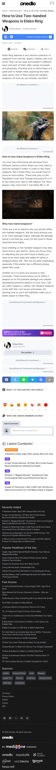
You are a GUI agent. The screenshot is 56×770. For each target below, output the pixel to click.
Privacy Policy (8, 696)
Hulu (32, 673)
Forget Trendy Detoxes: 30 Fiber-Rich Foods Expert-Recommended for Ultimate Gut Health (29, 464)
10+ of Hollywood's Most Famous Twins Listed (21, 611)
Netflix (6, 673)
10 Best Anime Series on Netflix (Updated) (19, 638)
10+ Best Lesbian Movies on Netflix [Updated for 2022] (25, 661)
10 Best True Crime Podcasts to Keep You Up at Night (24, 642)
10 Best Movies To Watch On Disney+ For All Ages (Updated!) (27, 647)
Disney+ (41, 673)
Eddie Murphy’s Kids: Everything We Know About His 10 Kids (27, 598)
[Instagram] (4, 718)
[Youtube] (21, 718)
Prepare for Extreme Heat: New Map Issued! (20, 564)
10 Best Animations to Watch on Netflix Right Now (22, 651)
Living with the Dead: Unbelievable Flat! (18, 567)
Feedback (6, 693)
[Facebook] (10, 718)
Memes (19, 678)
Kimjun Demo (23, 29)
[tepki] (5, 405)
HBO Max (7, 683)
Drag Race (19, 683)
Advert (5, 700)
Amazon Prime (19, 673)
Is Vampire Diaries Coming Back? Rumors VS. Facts (23, 607)
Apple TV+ (7, 678)
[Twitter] (16, 718)
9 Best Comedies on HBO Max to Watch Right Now (23, 628)
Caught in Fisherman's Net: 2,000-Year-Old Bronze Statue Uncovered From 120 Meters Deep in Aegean (29, 488)
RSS (3, 706)
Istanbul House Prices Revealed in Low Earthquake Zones (26, 571)
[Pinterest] (27, 718)
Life (7, 459)
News (4, 11)
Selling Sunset (45, 678)
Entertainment (15, 11)
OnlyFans (31, 678)
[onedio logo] (26, 737)
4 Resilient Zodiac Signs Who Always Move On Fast (29, 454)
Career (5, 703)
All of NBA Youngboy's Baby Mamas (17, 602)
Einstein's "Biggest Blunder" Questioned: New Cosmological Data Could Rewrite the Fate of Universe (26, 476)
